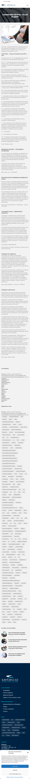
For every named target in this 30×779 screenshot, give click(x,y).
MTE (23, 554)
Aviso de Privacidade (19, 777)
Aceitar (15, 766)
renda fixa (20, 596)
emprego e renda (5, 497)
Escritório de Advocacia (7, 505)
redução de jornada (14, 588)
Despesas (12, 481)
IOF (11, 538)
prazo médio (17, 575)
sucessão (22, 611)
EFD (24, 492)
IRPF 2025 (25, 538)
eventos (10, 510)
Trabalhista (3, 395)
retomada (20, 598)
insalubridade (5, 533)
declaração (4, 481)
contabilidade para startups (8, 463)
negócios (10, 557)
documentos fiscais (14, 486)
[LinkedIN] (24, 1)
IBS (10, 523)
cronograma (5, 479)
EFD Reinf (4, 494)
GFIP (17, 518)
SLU (14, 609)
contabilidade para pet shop (8, 455)
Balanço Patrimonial (13, 427)
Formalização (16, 515)
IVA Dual (13, 541)
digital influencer (20, 481)
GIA (21, 518)
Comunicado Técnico (5, 379)
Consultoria (5, 447)
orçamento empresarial (15, 562)
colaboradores (5, 442)
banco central (24, 427)
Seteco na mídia (5, 606)
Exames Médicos (18, 510)
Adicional (4, 419)
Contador (19, 466)
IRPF (19, 538)
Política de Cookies (10, 777)
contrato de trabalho (7, 468)
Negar (15, 770)
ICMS (15, 523)
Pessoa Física (24, 567)
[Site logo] (8, 5)
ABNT (22, 416)
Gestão (12, 518)
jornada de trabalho (22, 541)
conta (11, 447)
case (3, 437)
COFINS (22, 440)
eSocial (2, 385)
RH (25, 598)
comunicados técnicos (7, 445)
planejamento (18, 570)
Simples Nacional (14, 606)
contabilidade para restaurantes (9, 458)
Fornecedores (5, 518)
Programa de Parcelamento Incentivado (10, 580)
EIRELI (10, 494)
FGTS (3, 512)
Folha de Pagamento (6, 515)
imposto (4, 525)
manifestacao (21, 551)
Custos (11, 479)
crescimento (11, 476)
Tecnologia (9, 614)
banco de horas (5, 429)
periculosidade (15, 567)
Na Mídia (3, 393)
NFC (19, 557)
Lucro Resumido (5, 551)
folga (25, 512)
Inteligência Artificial (7, 536)
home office (5, 523)
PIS (12, 570)
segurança (10, 601)
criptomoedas (19, 476)
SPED (3, 611)
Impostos (3, 390)
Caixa (14, 434)
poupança (24, 572)
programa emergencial (7, 583)
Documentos (5, 486)
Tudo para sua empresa (5, 398)
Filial (8, 512)
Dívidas (18, 484)
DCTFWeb (22, 479)
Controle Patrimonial (7, 473)
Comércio (14, 442)
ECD (11, 492)
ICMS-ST (19, 523)
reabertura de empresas (7, 585)
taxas (3, 614)
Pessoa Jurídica (5, 570)
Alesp (15, 419)
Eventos (2, 386)
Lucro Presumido (11, 549)
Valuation (24, 619)
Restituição (13, 598)
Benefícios (4, 432)
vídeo (14, 622)
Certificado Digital (6, 440)
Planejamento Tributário (7, 572)
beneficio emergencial (16, 429)
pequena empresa (6, 567)
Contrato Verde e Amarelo (8, 471)
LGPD (23, 544)
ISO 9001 (4, 541)
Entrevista (18, 502)
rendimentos (5, 598)
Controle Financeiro (20, 471)
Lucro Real (19, 549)
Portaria (18, 572)
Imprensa (23, 528)
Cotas (15, 473)
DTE (23, 489)
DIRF (14, 484)
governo (9, 520)
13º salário (4, 416)
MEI (3, 554)
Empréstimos (12, 499)
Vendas (9, 622)
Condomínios (17, 445)
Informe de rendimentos (7, 531)
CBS (7, 437)
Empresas (4, 499)
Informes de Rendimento (20, 531)
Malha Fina (14, 551)
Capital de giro (21, 434)
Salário (4, 601)
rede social (4, 588)
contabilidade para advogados (8, 450)
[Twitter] (26, 1)
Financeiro (14, 512)
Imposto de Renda (4, 389)
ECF (15, 492)
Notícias (3, 394)
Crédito (4, 476)
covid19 (21, 473)
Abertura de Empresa (13, 416)
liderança (11, 546)
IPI (15, 538)
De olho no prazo (4, 383)
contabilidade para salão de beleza (9, 460)
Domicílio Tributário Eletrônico (9, 489)
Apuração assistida (6, 424)
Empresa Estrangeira (16, 497)
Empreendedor (17, 494)
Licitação (4, 546)
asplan (20, 424)
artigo (14, 424)
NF (15, 557)
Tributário (3, 397)
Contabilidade (4, 381)
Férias (25, 510)
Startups (15, 611)
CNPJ (18, 440)
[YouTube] (28, 1)
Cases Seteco (3, 378)
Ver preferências (15, 774)
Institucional (3, 391)
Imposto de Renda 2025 (7, 528)
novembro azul (22, 559)
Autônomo (4, 427)
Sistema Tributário (6, 609)
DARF (17, 479)
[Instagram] (22, 1)
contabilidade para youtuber (8, 466)
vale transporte (15, 619)
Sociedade (19, 609)
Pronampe (17, 583)
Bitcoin (11, 432)
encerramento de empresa (7, 502)
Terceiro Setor (18, 614)
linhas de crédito (19, 546)
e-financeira (5, 492)
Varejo (3, 622)
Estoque (4, 510)
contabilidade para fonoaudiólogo (9, 453)
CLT (13, 440)
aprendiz (18, 421)
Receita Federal (18, 585)
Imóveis (25, 523)
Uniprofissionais (6, 619)
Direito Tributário (6, 484)
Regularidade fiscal (6, 596)
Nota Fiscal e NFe (13, 559)
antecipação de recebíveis (7, 421)
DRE (19, 489)
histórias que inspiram (18, 520)
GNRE (26, 518)
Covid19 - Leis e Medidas (5, 382)
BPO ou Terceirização (19, 432)
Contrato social (18, 468)
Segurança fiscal (18, 601)
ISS (8, 541)
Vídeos (2, 401)
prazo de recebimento (7, 575)
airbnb (10, 419)
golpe (3, 520)
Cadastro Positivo (6, 434)
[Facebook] (20, 1)
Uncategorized (4, 400)
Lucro (3, 549)
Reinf (14, 596)
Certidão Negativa (14, 437)
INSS (12, 533)
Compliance (20, 442)
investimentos (5, 538)
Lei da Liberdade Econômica (14, 544)
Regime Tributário (17, 593)
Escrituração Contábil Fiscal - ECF (9, 507)
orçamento (4, 562)
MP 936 (19, 554)
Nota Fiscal (4, 559)
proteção (23, 583)
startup (9, 611)
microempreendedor (10, 554)
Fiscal (2, 387)
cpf (26, 473)
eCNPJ (19, 492)
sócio (25, 609)
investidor (16, 536)
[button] (28, 752)
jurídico (4, 544)
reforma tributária (6, 593)
